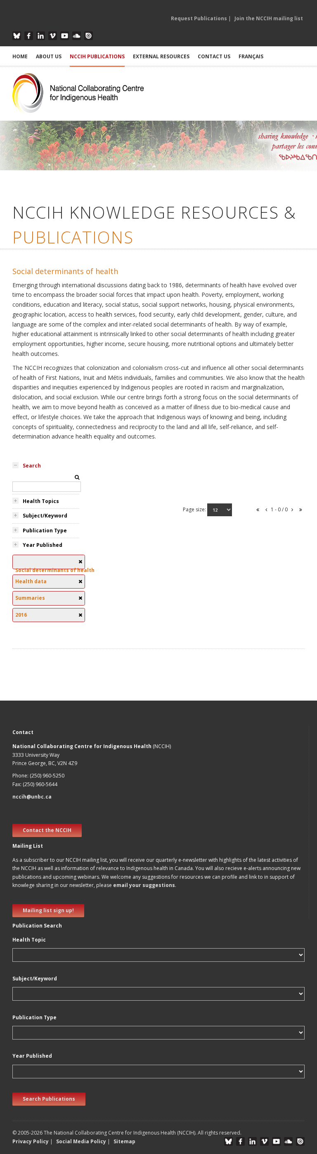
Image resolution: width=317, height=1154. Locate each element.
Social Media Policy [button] (81, 1141)
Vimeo (52, 35)
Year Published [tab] (42, 544)
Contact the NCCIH (47, 830)
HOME (20, 56)
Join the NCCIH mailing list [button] (268, 18)
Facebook (28, 35)
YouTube (64, 35)
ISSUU (88, 35)
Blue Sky (16, 35)
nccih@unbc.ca (32, 796)
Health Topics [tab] (41, 501)
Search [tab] (32, 465)
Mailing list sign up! (48, 910)
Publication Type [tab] (45, 530)
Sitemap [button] (124, 1141)
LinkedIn (40, 35)
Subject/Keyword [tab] (45, 515)
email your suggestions (144, 885)
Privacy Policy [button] (30, 1141)
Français (251, 56)
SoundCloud (76, 35)
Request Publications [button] (199, 18)
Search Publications (49, 1098)
